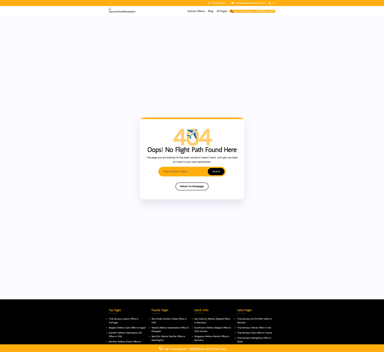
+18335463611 (218, 3)
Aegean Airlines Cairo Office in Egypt (127, 327)
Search (216, 171)
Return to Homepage (192, 186)
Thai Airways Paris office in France (254, 332)
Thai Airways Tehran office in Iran (254, 327)
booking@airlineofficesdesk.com (250, 3)
